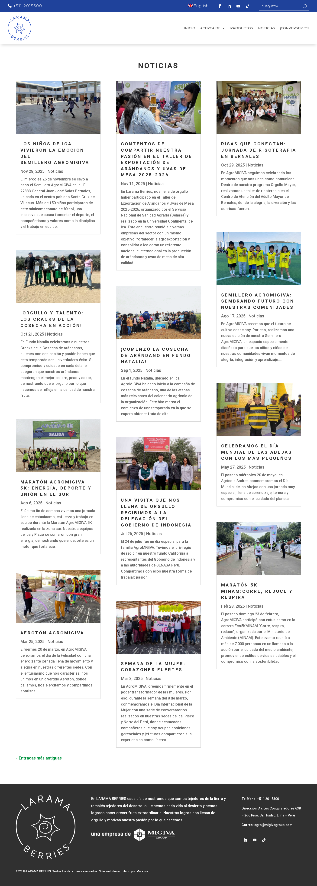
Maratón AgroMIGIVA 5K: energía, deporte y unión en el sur (56, 488)
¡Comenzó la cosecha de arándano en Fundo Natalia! (156, 355)
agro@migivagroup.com (273, 825)
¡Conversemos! (294, 28)
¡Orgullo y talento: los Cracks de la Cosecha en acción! (52, 319)
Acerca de (210, 28)
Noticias (266, 28)
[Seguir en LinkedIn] (229, 6)
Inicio (189, 28)
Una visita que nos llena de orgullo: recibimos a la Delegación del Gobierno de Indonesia (156, 512)
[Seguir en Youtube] (238, 6)
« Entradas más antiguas (39, 758)
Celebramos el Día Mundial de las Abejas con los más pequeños (256, 452)
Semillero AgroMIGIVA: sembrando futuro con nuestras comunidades (257, 301)
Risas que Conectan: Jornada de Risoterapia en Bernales (258, 150)
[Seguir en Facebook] (219, 6)
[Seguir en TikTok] (247, 6)
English (201, 6)
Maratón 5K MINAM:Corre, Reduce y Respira (257, 591)
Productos (241, 28)
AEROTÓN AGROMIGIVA (52, 633)
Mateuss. (142, 871)
